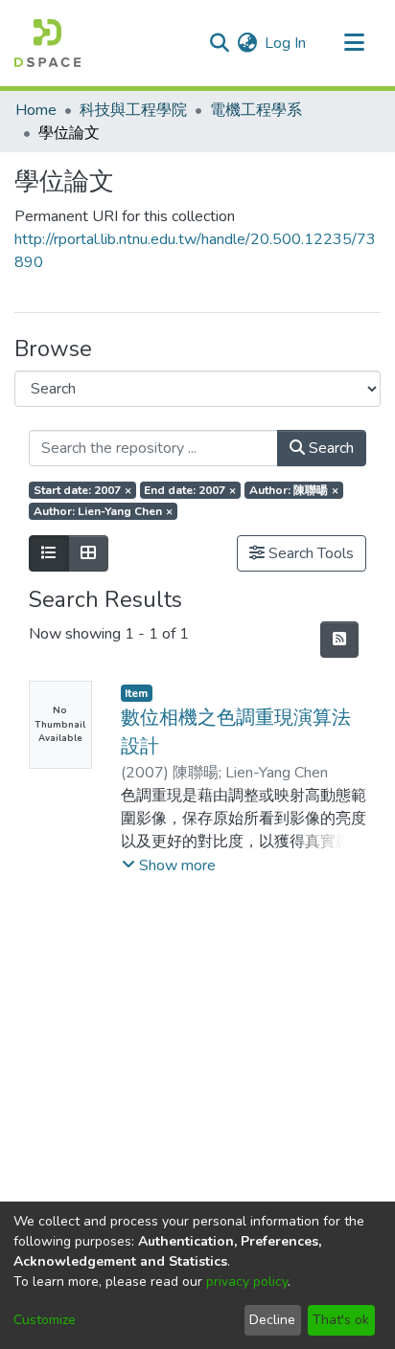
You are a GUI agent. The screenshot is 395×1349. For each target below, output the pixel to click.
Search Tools (309, 553)
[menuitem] (247, 43)
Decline (272, 1320)
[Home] (47, 43)
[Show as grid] (88, 553)
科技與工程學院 (133, 110)
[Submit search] (219, 43)
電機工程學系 (256, 110)
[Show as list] (49, 553)
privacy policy (247, 1281)
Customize (44, 1320)
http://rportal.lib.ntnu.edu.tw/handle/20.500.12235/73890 (195, 251)
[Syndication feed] (339, 639)
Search (329, 448)
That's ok (341, 1320)
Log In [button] (286, 43)
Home (36, 110)
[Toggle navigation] (354, 43)
